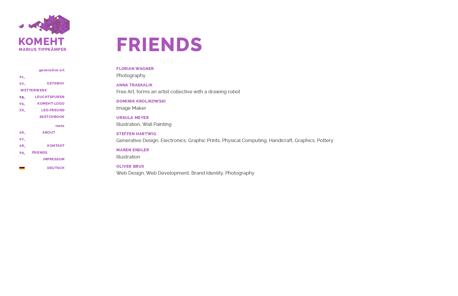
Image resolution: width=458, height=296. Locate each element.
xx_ (22, 110)
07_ (22, 139)
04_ (22, 97)
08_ (22, 146)
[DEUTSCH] (22, 168)
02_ (22, 83)
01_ (22, 77)
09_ (22, 152)
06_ (22, 132)
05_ (22, 103)
